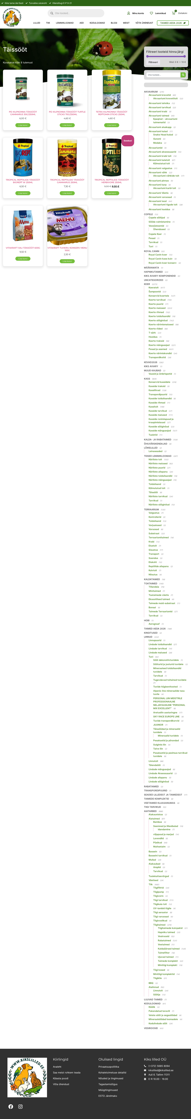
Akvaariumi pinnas (159, 180)
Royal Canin (151, 251)
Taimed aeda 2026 (155, 628)
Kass (147, 378)
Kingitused (151, 632)
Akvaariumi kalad (158, 131)
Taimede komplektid (156, 798)
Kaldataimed (152, 579)
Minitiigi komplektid (164, 974)
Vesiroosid (163, 936)
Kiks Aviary (151, 366)
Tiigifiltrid (158, 887)
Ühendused (159, 229)
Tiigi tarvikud (152, 807)
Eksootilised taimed (159, 599)
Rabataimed (151, 786)
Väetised (153, 880)
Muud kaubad (152, 370)
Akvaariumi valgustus (160, 168)
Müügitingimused (108, 1090)
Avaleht (57, 1066)
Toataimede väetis (159, 595)
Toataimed (150, 583)
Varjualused (155, 525)
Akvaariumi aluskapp (160, 127)
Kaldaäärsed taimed (169, 948)
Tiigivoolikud (160, 920)
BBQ (151, 983)
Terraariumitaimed (159, 537)
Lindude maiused (158, 652)
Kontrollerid (155, 517)
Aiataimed (154, 818)
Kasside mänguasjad (160, 430)
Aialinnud (154, 987)
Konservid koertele (159, 295)
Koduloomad (97, 23)
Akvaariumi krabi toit (160, 156)
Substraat (154, 533)
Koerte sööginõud (158, 320)
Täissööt (153, 492)
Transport (154, 553)
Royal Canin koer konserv (163, 262)
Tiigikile (157, 978)
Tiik (48, 23)
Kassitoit (153, 406)
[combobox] (163, 74)
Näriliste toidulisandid (160, 475)
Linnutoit (153, 761)
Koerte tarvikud (157, 299)
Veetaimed (164, 944)
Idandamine (164, 829)
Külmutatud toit (161, 163)
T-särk (152, 332)
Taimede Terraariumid (160, 611)
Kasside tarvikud (158, 410)
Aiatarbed (150, 811)
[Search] (183, 74)
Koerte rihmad (156, 312)
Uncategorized (153, 280)
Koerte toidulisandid (159, 316)
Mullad (152, 859)
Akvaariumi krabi (158, 111)
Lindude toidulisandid (160, 644)
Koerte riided (155, 328)
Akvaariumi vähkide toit (166, 175)
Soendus (153, 558)
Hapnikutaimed (153, 271)
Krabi (151, 541)
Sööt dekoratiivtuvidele (166, 660)
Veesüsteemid (156, 225)
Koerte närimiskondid (160, 353)
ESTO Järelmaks (107, 1095)
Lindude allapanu (158, 777)
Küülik (152, 1007)
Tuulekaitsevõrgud (159, 876)
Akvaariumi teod (158, 201)
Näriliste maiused (158, 463)
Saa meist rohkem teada (66, 1072)
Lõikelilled (151, 447)
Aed (82, 23)
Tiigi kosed (159, 969)
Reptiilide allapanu (159, 566)
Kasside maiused (158, 414)
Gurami (157, 138)
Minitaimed (155, 591)
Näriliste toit (155, 459)
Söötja (156, 994)
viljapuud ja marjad (163, 834)
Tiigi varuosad (161, 916)
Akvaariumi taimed (159, 115)
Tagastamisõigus (107, 1084)
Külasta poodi (60, 1078)
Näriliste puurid (157, 467)
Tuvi (151, 246)
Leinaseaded (155, 451)
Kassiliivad (154, 390)
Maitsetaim (159, 846)
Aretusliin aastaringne (165, 712)
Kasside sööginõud (159, 426)
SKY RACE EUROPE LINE (166, 716)
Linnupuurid (155, 640)
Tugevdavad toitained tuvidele (169, 679)
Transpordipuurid (158, 394)
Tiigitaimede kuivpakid (170, 928)
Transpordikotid (157, 357)
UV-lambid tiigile (162, 908)
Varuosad (154, 529)
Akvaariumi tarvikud (160, 107)
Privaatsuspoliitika (108, 1066)
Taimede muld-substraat (162, 603)
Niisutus (153, 574)
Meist (126, 23)
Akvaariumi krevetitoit (165, 98)
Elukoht (153, 562)
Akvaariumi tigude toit (165, 204)
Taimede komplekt (168, 961)
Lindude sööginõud (159, 781)
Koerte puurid (156, 304)
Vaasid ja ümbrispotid (160, 373)
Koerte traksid (156, 340)
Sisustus (153, 549)
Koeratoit (154, 287)
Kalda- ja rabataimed (157, 439)
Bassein (153, 851)
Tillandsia (154, 586)
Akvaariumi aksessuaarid (162, 151)
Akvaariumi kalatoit (159, 160)
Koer (147, 284)
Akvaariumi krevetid (160, 95)
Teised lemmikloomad (157, 456)
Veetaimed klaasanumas (159, 803)
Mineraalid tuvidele (168, 735)
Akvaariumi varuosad (160, 197)
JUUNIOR (158, 724)
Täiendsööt (155, 765)
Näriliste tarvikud (158, 496)
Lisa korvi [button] (22, 125)
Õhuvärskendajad (155, 443)
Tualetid (153, 434)
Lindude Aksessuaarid (160, 773)
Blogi (114, 23)
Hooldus (153, 336)
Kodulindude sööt (158, 1023)
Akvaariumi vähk (158, 172)
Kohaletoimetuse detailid (112, 1072)
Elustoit (153, 545)
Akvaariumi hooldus (159, 209)
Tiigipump (158, 891)
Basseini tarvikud (158, 855)
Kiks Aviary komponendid (160, 275)
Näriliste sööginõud (159, 504)
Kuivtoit (153, 570)
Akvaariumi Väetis (158, 192)
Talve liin (158, 748)
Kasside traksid (157, 386)
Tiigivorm (158, 895)
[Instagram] (20, 1106)
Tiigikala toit (160, 904)
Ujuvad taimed (166, 956)
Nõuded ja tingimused (110, 1078)
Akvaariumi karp (158, 184)
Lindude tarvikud (158, 648)
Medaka (157, 142)
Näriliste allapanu (158, 471)
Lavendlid (158, 838)
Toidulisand (155, 484)
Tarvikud (153, 242)
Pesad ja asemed (158, 349)
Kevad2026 (150, 362)
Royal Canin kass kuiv (160, 258)
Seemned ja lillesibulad (165, 826)
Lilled (36, 23)
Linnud (148, 636)
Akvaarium (151, 91)
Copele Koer (155, 234)
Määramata (151, 267)
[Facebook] (10, 1106)
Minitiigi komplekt (167, 965)
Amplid (157, 867)
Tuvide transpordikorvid (166, 720)
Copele (148, 214)
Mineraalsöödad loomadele (163, 1019)
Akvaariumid (155, 147)
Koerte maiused (157, 308)
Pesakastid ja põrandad (166, 740)
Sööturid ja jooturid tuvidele (168, 664)
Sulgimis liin (159, 744)
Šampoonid (155, 291)
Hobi (147, 620)
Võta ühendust (144, 23)
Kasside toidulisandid (160, 398)
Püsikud (157, 842)
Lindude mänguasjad (160, 769)
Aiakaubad (154, 863)
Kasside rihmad (157, 402)
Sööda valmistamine (160, 221)
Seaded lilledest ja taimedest (163, 794)
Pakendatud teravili (159, 1011)
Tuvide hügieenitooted (165, 686)
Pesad (152, 238)
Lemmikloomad (65, 23)
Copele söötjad (157, 217)
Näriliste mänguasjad (160, 479)
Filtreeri (153, 62)
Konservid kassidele (159, 382)
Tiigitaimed (159, 924)
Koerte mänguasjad (159, 345)
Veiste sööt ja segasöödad (163, 1015)
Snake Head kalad (163, 134)
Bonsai (152, 607)
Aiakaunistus (156, 814)
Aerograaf (154, 623)
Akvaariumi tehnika (159, 103)
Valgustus (154, 512)
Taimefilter (164, 952)
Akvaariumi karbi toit (164, 188)
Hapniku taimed (166, 932)
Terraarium (151, 509)
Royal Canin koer (158, 254)
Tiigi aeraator (160, 912)
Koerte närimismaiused (161, 324)
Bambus (157, 821)
